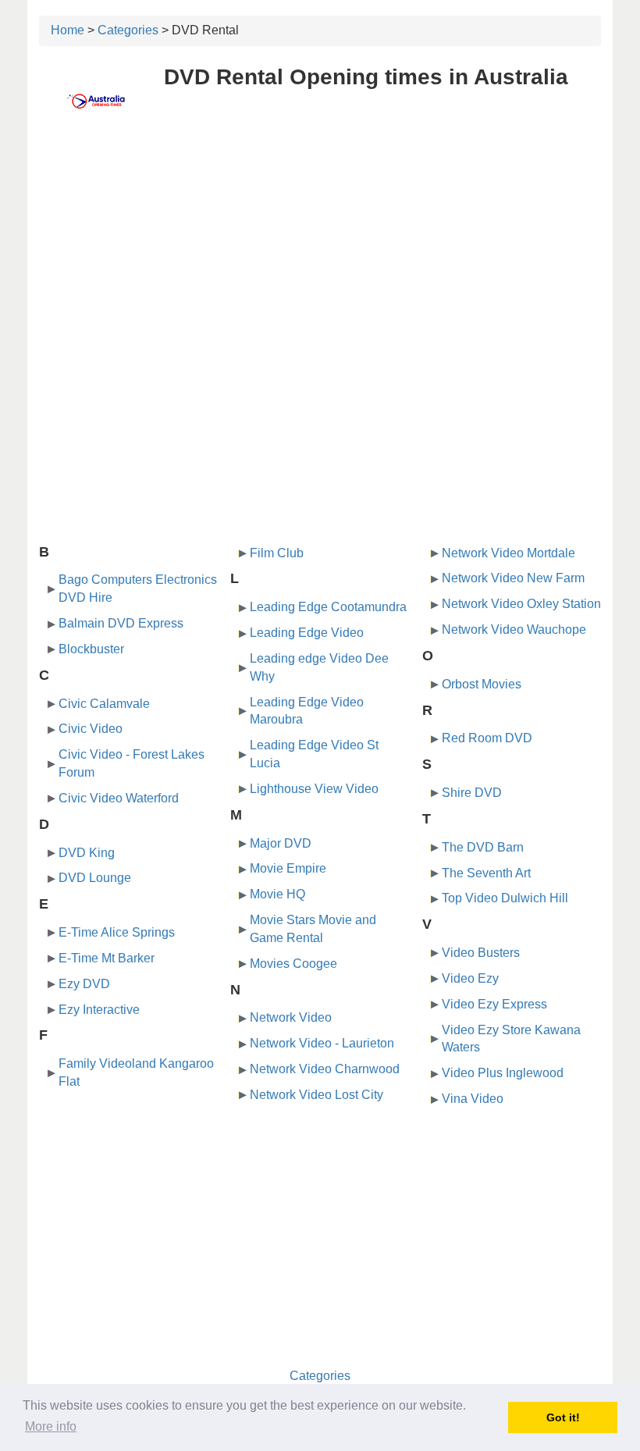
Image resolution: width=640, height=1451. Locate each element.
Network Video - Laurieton (322, 1043)
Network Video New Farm (513, 578)
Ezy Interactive (99, 1009)
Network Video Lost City (316, 1094)
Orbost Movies (481, 684)
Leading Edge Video (307, 632)
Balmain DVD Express (121, 623)
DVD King (87, 852)
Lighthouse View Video (314, 788)
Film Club (277, 553)
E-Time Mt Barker (107, 958)
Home (67, 30)
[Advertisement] (320, 247)
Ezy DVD (84, 983)
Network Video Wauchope (514, 629)
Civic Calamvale (104, 703)
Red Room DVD (487, 738)
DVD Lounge (95, 877)
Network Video (291, 1017)
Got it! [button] (563, 1417)
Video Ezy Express (494, 1004)
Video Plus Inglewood (503, 1072)
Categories (128, 30)
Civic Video (91, 728)
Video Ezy (470, 978)
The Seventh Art (486, 873)
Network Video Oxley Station (521, 603)
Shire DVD (472, 792)
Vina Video (472, 1098)
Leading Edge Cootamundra (328, 606)
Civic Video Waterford (119, 798)
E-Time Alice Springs (117, 932)
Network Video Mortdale (508, 553)
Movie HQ (277, 894)
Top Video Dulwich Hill (505, 898)
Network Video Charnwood (325, 1069)
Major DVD (280, 843)
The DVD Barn (483, 847)
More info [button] (50, 1426)
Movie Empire (288, 868)
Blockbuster (91, 649)
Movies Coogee (293, 963)
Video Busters (481, 952)
